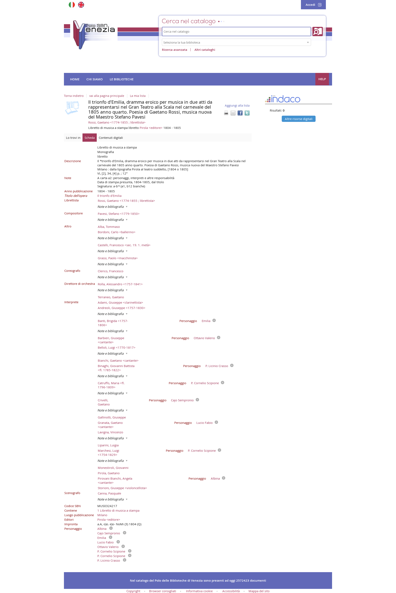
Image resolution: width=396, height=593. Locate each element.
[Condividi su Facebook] (240, 113)
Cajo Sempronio (182, 400)
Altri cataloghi (204, 50)
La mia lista (138, 96)
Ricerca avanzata (174, 49)
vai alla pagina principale (106, 96)
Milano (102, 515)
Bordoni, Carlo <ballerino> (117, 232)
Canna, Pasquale (109, 493)
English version (81, 4)
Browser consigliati (162, 591)
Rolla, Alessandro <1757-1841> (120, 284)
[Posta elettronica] (233, 113)
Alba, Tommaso (109, 227)
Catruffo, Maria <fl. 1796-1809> (111, 385)
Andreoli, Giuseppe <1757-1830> (121, 308)
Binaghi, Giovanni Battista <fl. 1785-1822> (116, 368)
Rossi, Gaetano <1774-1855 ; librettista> (117, 122)
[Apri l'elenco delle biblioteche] (308, 42)
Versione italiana (71, 4)
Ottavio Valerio (204, 338)
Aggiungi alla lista (237, 105)
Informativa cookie (199, 591)
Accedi (310, 4)
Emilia (206, 321)
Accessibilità (231, 591)
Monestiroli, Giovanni (113, 468)
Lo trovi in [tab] (73, 137)
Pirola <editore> (151, 128)
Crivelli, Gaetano (104, 402)
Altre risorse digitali (298, 119)
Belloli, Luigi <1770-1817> (117, 347)
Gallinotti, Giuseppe (112, 417)
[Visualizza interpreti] (213, 321)
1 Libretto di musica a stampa (118, 510)
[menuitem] (74, 79)
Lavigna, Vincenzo (110, 432)
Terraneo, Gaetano (111, 297)
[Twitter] (247, 113)
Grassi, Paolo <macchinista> (118, 258)
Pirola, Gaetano (109, 473)
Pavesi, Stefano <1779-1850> (119, 214)
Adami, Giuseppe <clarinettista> (120, 302)
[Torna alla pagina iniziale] (94, 34)
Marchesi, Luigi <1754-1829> (108, 452)
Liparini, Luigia (108, 445)
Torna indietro (74, 96)
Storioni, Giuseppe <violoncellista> (122, 488)
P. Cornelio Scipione (205, 383)
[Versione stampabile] (226, 113)
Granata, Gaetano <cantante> (110, 425)
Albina (215, 478)
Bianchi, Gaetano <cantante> (118, 360)
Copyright (133, 591)
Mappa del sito (259, 591)
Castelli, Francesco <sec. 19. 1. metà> (124, 245)
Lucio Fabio (204, 423)
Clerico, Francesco (110, 271)
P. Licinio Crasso (216, 366)
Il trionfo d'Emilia (109, 196)
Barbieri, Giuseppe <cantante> (111, 340)
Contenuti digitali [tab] (111, 137)
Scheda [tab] (90, 137)
